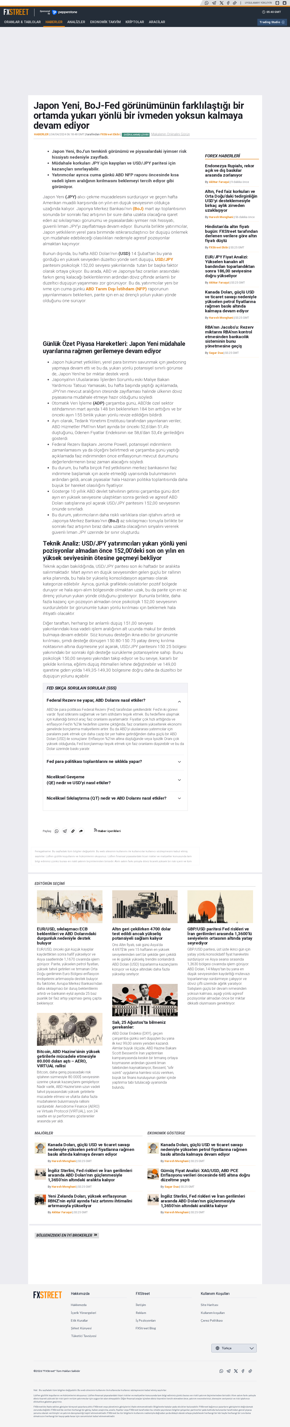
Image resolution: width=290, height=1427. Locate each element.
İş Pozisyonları (146, 1320)
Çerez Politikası (212, 1320)
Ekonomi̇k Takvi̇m (105, 22)
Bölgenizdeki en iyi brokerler (65, 1235)
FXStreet (11, 9)
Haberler (54, 22)
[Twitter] (221, 3)
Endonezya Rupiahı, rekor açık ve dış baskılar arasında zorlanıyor (229, 170)
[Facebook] (228, 3)
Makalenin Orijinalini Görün (170, 134)
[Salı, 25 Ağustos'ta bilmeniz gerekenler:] (145, 1000)
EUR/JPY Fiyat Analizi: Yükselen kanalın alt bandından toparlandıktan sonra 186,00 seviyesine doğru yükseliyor (230, 266)
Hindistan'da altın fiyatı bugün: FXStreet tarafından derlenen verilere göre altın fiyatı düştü (231, 233)
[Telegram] (214, 3)
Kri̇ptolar (135, 22)
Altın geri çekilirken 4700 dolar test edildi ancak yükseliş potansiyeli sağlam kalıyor (141, 933)
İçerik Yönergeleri (83, 1313)
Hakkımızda (80, 1293)
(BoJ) (138, 208)
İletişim (141, 1305)
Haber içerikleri (109, 831)
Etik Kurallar (79, 1320)
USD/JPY (164, 259)
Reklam (141, 1313)
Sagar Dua (216, 352)
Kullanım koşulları (213, 1313)
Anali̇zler (76, 22)
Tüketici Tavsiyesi (83, 1336)
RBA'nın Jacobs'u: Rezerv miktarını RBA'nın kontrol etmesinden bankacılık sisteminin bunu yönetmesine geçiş (229, 337)
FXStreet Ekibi (110, 134)
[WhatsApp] (206, 3)
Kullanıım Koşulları (215, 1293)
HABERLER (41, 134)
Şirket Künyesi (81, 1328)
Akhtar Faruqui (219, 182)
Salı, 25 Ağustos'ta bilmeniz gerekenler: (139, 1025)
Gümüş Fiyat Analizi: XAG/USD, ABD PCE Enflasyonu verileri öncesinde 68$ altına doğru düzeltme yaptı (205, 1175)
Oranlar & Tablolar (22, 22)
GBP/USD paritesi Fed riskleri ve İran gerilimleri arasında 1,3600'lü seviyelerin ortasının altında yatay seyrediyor (219, 936)
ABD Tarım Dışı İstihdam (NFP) (116, 288)
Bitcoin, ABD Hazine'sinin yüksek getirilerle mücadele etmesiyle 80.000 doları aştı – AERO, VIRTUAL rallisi (68, 1058)
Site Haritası (209, 1305)
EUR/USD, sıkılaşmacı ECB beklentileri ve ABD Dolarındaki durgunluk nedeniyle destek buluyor (66, 936)
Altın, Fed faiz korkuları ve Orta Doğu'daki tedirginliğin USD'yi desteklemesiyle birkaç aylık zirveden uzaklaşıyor (231, 201)
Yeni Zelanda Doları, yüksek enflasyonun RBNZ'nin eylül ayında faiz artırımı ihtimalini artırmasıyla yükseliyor (90, 1201)
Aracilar (157, 22)
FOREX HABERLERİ (222, 155)
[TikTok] (235, 3)
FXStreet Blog (146, 1328)
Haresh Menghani (221, 217)
